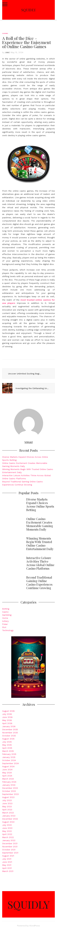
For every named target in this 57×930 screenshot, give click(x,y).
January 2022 (8, 840)
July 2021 (6, 859)
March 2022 (8, 837)
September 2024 (10, 763)
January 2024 (8, 785)
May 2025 (7, 745)
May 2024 (7, 772)
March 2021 (7, 871)
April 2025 (7, 748)
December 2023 (10, 788)
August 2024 (8, 766)
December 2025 (10, 729)
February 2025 (9, 754)
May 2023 (7, 806)
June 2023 (7, 803)
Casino (5, 33)
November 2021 (9, 846)
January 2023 (8, 816)
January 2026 (8, 726)
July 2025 (7, 742)
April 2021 (7, 868)
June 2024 (7, 769)
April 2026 (7, 723)
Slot (4, 627)
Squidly (28, 9)
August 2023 (8, 797)
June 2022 (7, 828)
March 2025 (8, 751)
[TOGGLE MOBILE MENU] (4, 4)
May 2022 (7, 831)
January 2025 (8, 757)
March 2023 (8, 812)
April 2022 (7, 834)
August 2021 (8, 856)
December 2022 (10, 819)
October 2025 (9, 735)
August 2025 (8, 739)
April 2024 (7, 776)
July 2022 (7, 825)
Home (5, 618)
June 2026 (7, 717)
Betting (5, 609)
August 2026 (8, 711)
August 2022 (8, 822)
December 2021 (9, 843)
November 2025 (10, 732)
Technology (7, 630)
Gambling (6, 615)
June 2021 (7, 862)
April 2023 (7, 809)
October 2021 (8, 849)
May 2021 (6, 865)
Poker (5, 624)
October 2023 (9, 791)
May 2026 (7, 720)
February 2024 (9, 782)
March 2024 (8, 779)
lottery (5, 621)
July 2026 (7, 714)
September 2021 (10, 853)
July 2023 (7, 800)
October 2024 (9, 760)
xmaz (7, 52)
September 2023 (10, 794)
